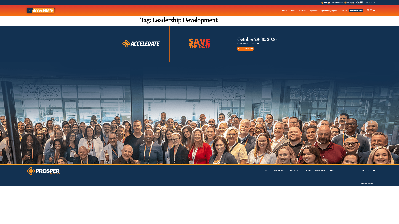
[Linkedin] (368, 10)
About (293, 10)
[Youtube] (374, 10)
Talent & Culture (294, 170)
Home (284, 10)
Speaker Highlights (329, 10)
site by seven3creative (366, 183)
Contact (344, 10)
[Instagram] (371, 10)
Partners (303, 10)
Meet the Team (279, 170)
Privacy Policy (320, 170)
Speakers (314, 10)
